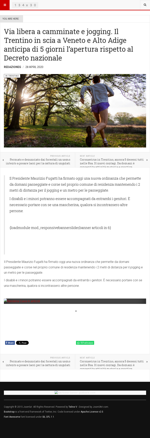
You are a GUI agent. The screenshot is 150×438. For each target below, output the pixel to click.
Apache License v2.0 (92, 411)
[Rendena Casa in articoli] (75, 301)
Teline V (73, 406)
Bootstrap (9, 411)
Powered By (21, 428)
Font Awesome (12, 416)
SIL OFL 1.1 (48, 416)
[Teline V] (25, 5)
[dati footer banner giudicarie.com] (75, 393)
